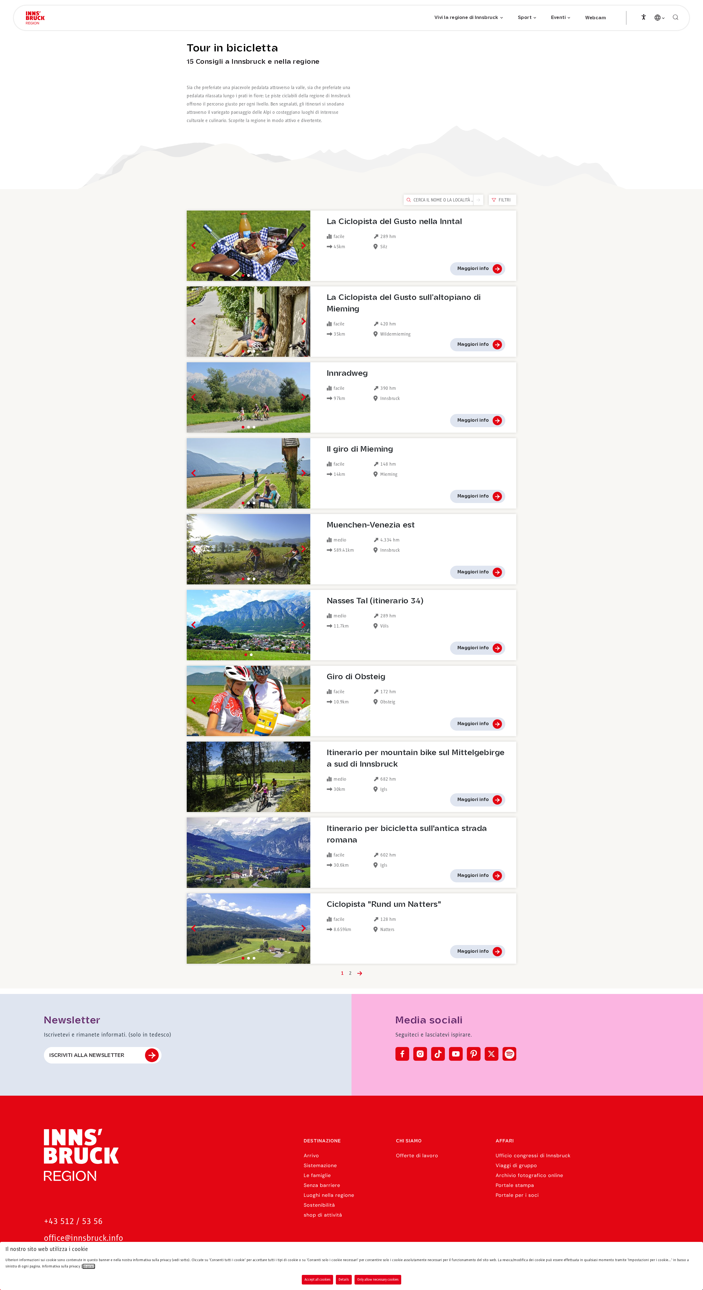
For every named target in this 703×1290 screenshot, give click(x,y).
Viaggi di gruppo (516, 1165)
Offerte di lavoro (417, 1155)
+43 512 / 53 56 (73, 1221)
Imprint (89, 1266)
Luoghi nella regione (329, 1195)
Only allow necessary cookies (377, 1279)
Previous (194, 245)
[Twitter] (491, 1054)
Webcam (595, 18)
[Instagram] (420, 1054)
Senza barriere (322, 1185)
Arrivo (311, 1155)
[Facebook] (402, 1054)
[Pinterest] (474, 1054)
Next (302, 245)
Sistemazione (320, 1165)
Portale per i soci (517, 1195)
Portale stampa (515, 1185)
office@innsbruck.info (83, 1238)
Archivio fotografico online (529, 1175)
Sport (525, 17)
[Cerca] (675, 17)
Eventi (558, 17)
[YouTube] (456, 1054)
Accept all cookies (317, 1279)
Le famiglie (317, 1175)
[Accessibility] (643, 16)
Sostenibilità (319, 1205)
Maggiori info (473, 268)
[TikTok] (438, 1054)
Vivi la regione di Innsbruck (466, 17)
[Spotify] (509, 1054)
